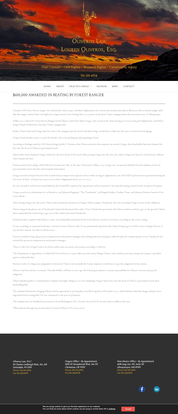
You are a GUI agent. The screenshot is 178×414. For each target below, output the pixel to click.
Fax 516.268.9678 (20, 373)
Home (47, 86)
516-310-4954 (89, 76)
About (60, 86)
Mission (102, 86)
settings (112, 409)
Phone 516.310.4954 (22, 370)
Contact (128, 86)
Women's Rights (94, 67)
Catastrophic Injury (123, 67)
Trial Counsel (50, 67)
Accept (128, 409)
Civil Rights (72, 67)
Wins (115, 86)
